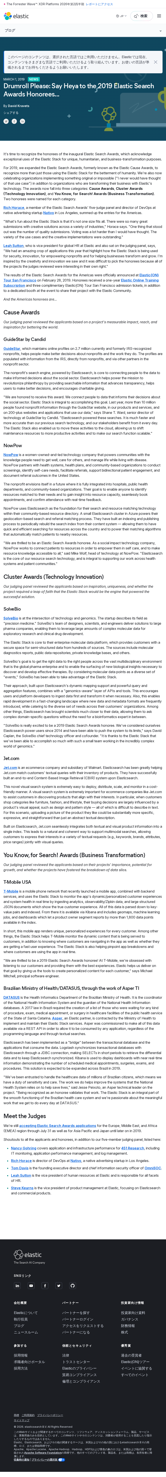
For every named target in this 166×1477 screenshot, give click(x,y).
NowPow (10, 455)
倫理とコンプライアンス (81, 1381)
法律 (65, 1355)
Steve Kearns (22, 1188)
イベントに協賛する (136, 1368)
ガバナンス (129, 1319)
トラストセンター (76, 1362)
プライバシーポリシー (50, 1415)
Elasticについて (26, 1313)
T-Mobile (10, 891)
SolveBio (10, 618)
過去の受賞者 (131, 1355)
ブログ (19, 1325)
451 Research (132, 1148)
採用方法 (21, 1368)
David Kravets (18, 106)
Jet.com (10, 767)
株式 (124, 1332)
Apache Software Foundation (42, 1452)
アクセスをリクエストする (83, 1325)
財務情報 (128, 1325)
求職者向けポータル (29, 1362)
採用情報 (21, 1355)
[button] (155, 62)
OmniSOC (153, 1168)
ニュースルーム (26, 1332)
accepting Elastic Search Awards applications (57, 1125)
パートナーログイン (77, 1319)
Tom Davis (20, 1168)
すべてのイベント (135, 1375)
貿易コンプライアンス (79, 1375)
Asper (57, 1018)
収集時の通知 (21, 1459)
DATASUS (11, 997)
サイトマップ (21, 1420)
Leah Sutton (13, 245)
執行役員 (21, 1319)
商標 (16, 1415)
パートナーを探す (76, 1313)
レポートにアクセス (99, 4)
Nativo (48, 213)
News (33, 79)
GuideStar (11, 348)
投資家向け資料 (133, 1313)
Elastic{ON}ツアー (135, 1362)
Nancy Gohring (23, 1148)
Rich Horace (13, 207)
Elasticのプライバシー (79, 1368)
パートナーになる (76, 1332)
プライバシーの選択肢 (45, 1459)
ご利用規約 (28, 1415)
